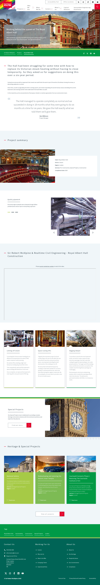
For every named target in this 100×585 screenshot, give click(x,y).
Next (93, 232)
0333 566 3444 (10, 550)
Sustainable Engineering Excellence (82, 8)
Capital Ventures (67, 8)
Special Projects (38, 533)
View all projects (47, 514)
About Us (71, 550)
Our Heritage (72, 554)
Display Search (97, 6)
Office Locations (69, 2)
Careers (48, 9)
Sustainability (19, 533)
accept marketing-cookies (47, 266)
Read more (12, 500)
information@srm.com (12, 553)
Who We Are (29, 7)
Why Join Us (41, 554)
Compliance (72, 567)
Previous (54, 232)
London (47, 533)
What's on (57, 8)
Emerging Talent (42, 562)
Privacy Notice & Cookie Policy (77, 578)
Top (97, 582)
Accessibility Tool (53, 2)
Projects (20, 9)
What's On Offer (42, 558)
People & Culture (73, 558)
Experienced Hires (42, 567)
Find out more (17, 425)
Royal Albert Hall (8, 533)
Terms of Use (61, 578)
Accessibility (92, 578)
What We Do (38, 8)
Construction (28, 533)
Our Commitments (74, 562)
